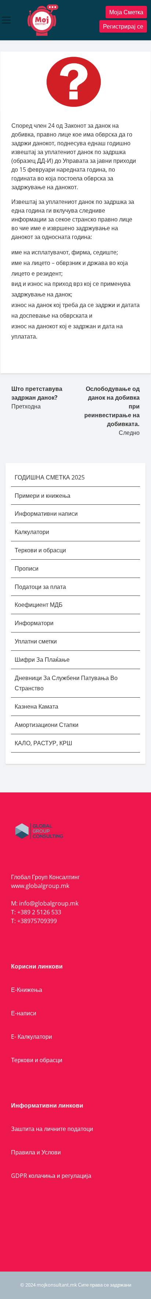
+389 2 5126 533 (39, 912)
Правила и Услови (36, 1152)
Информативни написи (47, 513)
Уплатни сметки (36, 641)
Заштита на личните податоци (52, 1129)
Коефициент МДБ (39, 605)
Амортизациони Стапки (46, 725)
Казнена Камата (36, 706)
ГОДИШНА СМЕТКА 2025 (50, 477)
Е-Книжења (26, 990)
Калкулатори (32, 532)
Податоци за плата (40, 587)
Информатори (34, 623)
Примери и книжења (42, 496)
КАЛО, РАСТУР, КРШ (43, 743)
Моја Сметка (126, 12)
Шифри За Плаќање (42, 660)
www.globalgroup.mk (40, 886)
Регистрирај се (123, 26)
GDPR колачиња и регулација (51, 1176)
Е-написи (23, 1013)
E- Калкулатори (31, 1037)
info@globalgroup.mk (48, 903)
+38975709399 (37, 921)
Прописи (26, 568)
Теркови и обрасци (41, 550)
